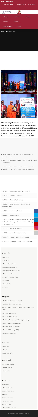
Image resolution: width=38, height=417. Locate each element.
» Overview (5, 257)
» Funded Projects (7, 387)
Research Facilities (7, 397)
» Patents (4, 394)
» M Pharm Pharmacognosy (9, 316)
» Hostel (4, 350)
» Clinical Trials (6, 404)
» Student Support (7, 367)
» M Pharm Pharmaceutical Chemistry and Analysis (16, 320)
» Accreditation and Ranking (10, 277)
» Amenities (5, 346)
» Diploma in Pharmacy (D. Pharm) (12, 300)
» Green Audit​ (6, 284)
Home (2, 31)
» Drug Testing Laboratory (9, 407)
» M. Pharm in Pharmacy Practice (11, 323)
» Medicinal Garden (7, 353)
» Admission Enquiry (8, 364)
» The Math (5, 260)
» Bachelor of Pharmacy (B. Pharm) (12, 304)
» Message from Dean (8, 274)
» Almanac (5, 287)
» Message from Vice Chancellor (11, 270)
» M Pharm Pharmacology (9, 313)
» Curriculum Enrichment (9, 333)
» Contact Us (5, 371)
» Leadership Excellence (9, 264)
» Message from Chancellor (9, 267)
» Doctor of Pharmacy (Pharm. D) (11, 326)
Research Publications (8, 391)
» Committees (6, 280)
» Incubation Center (7, 401)
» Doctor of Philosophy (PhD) (10, 330)
